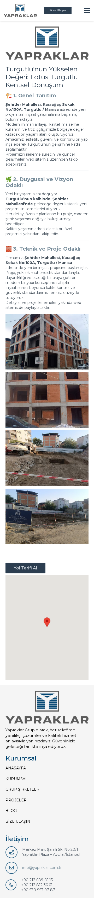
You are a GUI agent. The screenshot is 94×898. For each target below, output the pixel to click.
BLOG (11, 810)
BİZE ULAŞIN (17, 821)
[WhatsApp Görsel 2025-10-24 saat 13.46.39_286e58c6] (47, 458)
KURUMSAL (16, 778)
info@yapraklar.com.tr (42, 867)
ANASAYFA (15, 768)
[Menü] (87, 10)
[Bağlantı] (20, 10)
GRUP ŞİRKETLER (22, 789)
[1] (47, 516)
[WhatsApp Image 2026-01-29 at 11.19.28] (47, 341)
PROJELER (16, 800)
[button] (47, 622)
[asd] (47, 400)
